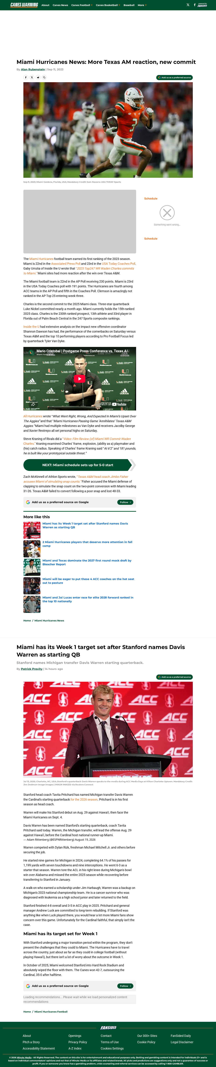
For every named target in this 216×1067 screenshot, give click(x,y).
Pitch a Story (31, 1042)
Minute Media (24, 1057)
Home (27, 620)
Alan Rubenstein (33, 69)
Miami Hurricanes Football (50, 1011)
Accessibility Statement (39, 1048)
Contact (106, 1036)
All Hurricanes (32, 416)
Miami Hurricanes (41, 259)
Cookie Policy (146, 1042)
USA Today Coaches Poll (118, 263)
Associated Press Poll (66, 263)
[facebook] (195, 4)
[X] (188, 4)
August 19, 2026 (85, 839)
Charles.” (29, 443)
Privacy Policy (77, 1042)
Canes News (60, 5)
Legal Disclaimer (182, 1042)
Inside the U (31, 326)
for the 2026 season (84, 799)
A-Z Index (74, 1048)
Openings (74, 1036)
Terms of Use (110, 1042)
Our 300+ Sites (147, 1036)
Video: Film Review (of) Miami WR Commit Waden (97, 439)
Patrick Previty (32, 669)
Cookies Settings (112, 1048)
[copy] (44, 77)
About (45, 5)
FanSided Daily (181, 1036)
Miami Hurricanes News (49, 620)
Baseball (129, 5)
